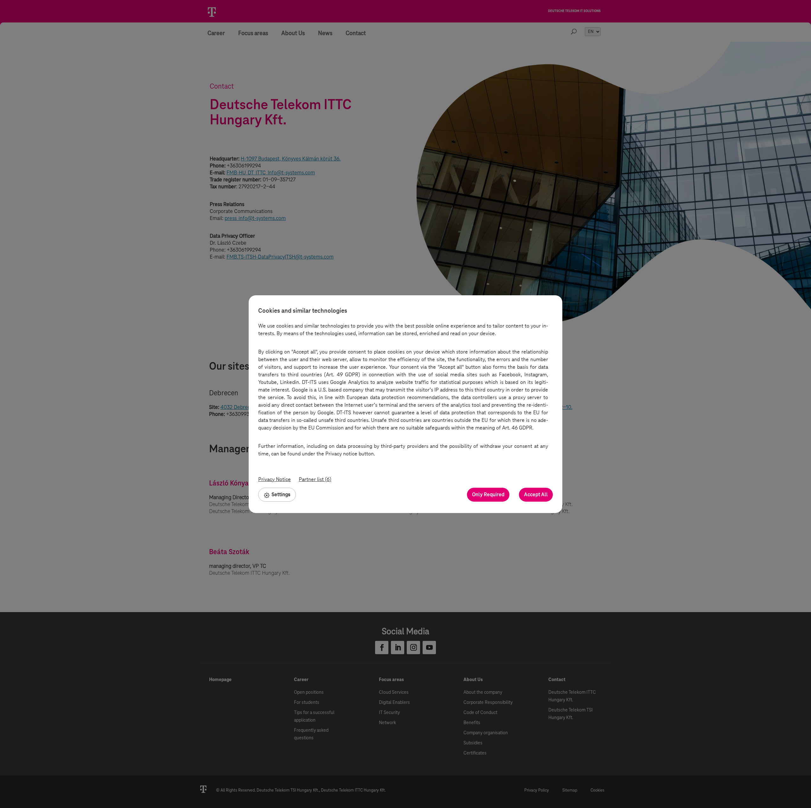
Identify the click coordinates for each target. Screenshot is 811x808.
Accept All (536, 494)
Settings (281, 494)
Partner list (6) (315, 479)
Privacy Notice (274, 479)
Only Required (488, 494)
